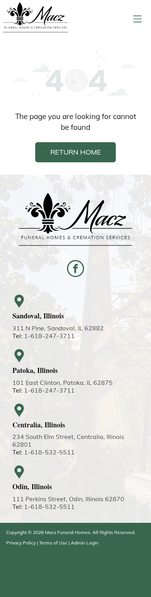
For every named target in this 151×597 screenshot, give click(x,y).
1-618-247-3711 (49, 336)
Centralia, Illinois (38, 425)
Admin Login (84, 543)
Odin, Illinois (32, 486)
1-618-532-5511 (49, 452)
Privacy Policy (21, 543)
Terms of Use (53, 543)
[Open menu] (137, 19)
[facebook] (75, 269)
